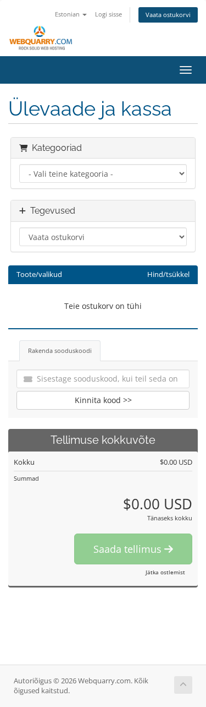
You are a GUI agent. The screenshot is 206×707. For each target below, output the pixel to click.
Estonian (68, 14)
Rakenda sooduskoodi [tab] (60, 350)
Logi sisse (108, 14)
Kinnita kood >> (103, 400)
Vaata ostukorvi (168, 14)
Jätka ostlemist (165, 572)
